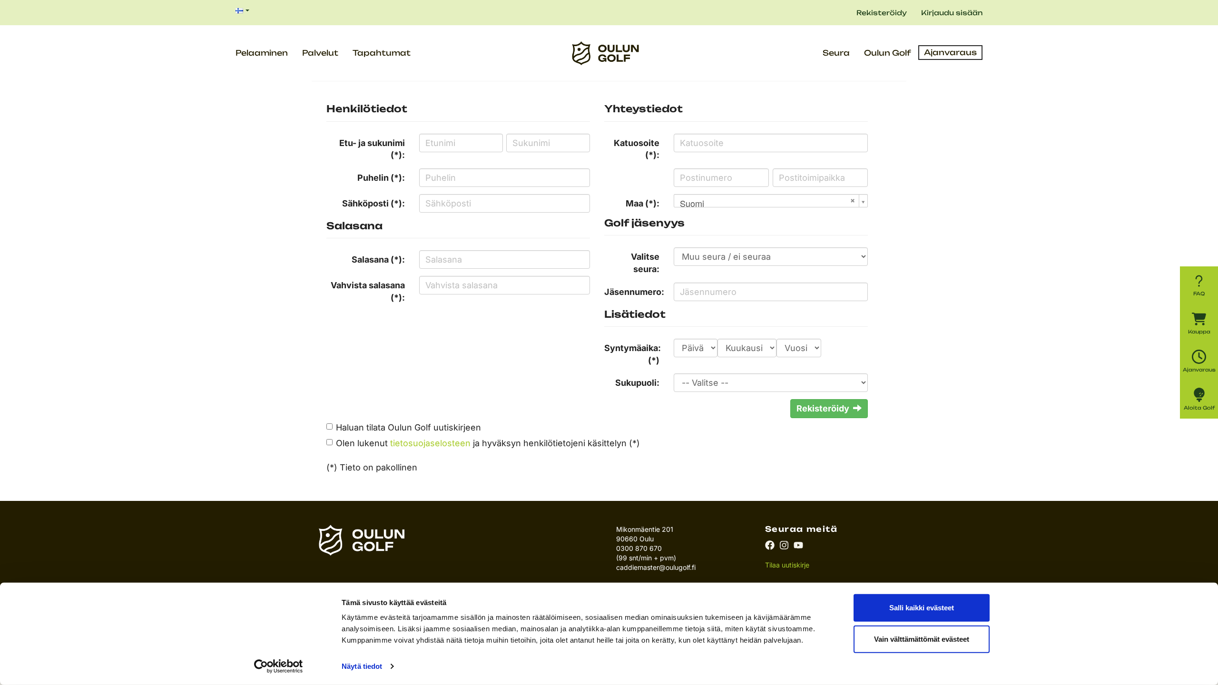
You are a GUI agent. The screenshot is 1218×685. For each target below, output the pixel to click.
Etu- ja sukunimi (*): (372, 149)
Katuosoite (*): (636, 149)
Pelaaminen (262, 53)
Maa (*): (642, 203)
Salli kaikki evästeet (921, 608)
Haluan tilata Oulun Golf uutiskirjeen (408, 427)
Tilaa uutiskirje (787, 565)
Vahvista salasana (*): (368, 291)
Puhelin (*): (381, 178)
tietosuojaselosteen (430, 443)
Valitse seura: (645, 263)
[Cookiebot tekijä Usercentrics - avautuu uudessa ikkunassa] (278, 666)
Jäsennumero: (634, 292)
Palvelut (320, 53)
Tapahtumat (382, 53)
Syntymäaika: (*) (632, 354)
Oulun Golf (887, 53)
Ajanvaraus (950, 52)
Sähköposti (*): (373, 203)
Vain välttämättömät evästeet (921, 639)
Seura (836, 53)
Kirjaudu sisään (951, 13)
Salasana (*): (378, 259)
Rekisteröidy (881, 13)
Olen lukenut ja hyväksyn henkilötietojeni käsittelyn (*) (488, 443)
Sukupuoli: (637, 383)
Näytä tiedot (362, 666)
